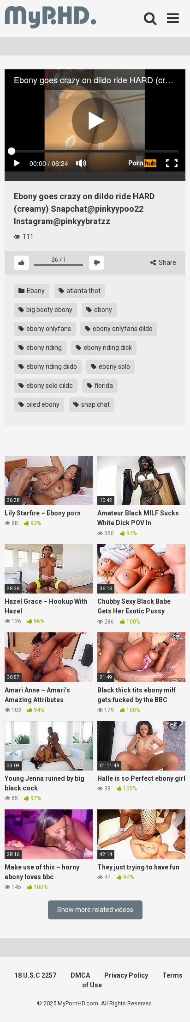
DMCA (80, 975)
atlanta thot (83, 290)
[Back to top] (172, 1003)
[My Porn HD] (50, 18)
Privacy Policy (126, 975)
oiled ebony (42, 404)
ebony (102, 309)
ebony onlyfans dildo (122, 328)
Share (166, 262)
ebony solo (113, 366)
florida (103, 385)
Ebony (35, 290)
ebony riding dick (107, 347)
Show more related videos (95, 909)
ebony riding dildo (51, 366)
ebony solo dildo (49, 385)
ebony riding (43, 347)
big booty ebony (48, 309)
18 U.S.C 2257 (35, 975)
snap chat (95, 404)
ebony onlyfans (48, 328)
